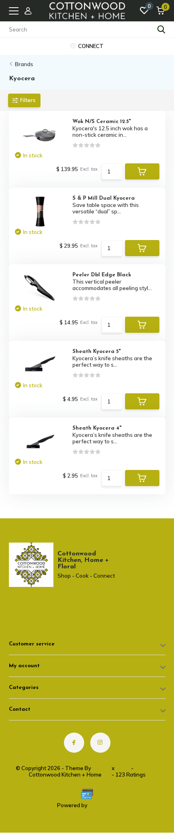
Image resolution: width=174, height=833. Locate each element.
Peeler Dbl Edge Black (101, 275)
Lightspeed (103, 805)
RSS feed (147, 768)
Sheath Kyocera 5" (96, 351)
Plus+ (123, 768)
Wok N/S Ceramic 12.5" (101, 121)
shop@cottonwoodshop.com (43, 606)
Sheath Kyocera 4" (96, 428)
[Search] (161, 29)
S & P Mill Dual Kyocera (103, 198)
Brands (24, 64)
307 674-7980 (39, 599)
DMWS (101, 768)
